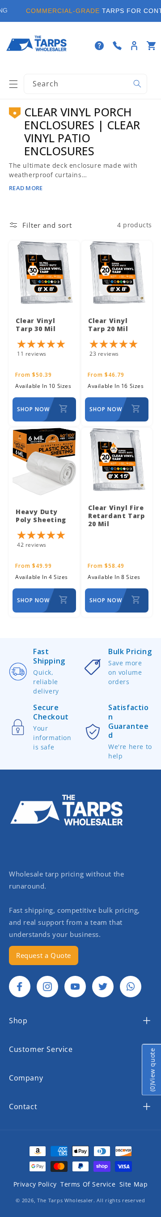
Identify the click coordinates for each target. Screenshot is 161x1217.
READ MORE (25, 188)
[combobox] (85, 84)
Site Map (133, 1184)
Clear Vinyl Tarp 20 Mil (108, 324)
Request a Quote (43, 955)
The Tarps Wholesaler (65, 1200)
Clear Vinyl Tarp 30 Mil (36, 324)
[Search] (137, 84)
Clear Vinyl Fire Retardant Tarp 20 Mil (116, 515)
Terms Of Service (88, 1184)
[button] (13, 84)
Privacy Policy (35, 1184)
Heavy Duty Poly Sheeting (41, 515)
